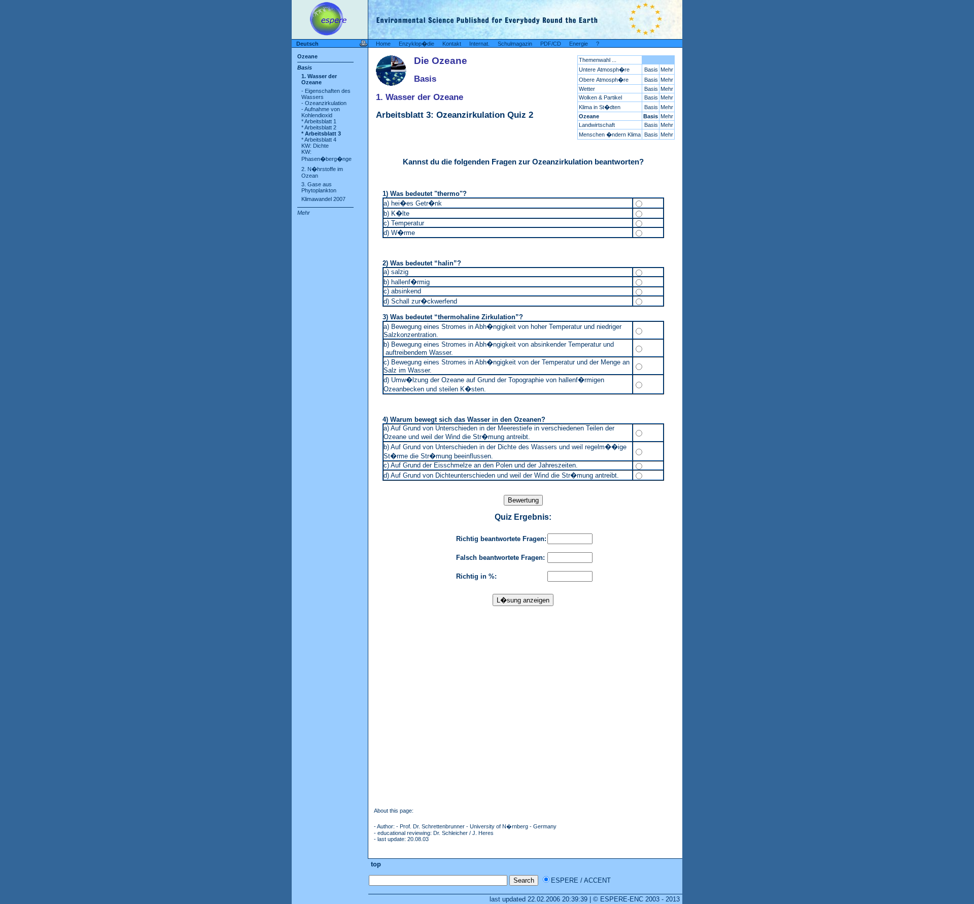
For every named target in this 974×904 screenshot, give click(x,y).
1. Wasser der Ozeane (319, 79)
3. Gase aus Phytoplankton (318, 187)
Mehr (303, 213)
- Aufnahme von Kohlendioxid (320, 112)
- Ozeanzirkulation (323, 103)
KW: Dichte (315, 146)
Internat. (479, 44)
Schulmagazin (515, 44)
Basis (304, 67)
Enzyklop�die (416, 44)
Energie (578, 44)
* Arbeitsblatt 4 (318, 140)
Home (383, 44)
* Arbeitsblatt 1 (318, 121)
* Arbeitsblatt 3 (321, 133)
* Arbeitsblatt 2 (318, 127)
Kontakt (451, 44)
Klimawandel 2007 (323, 199)
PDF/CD (550, 44)
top (375, 864)
